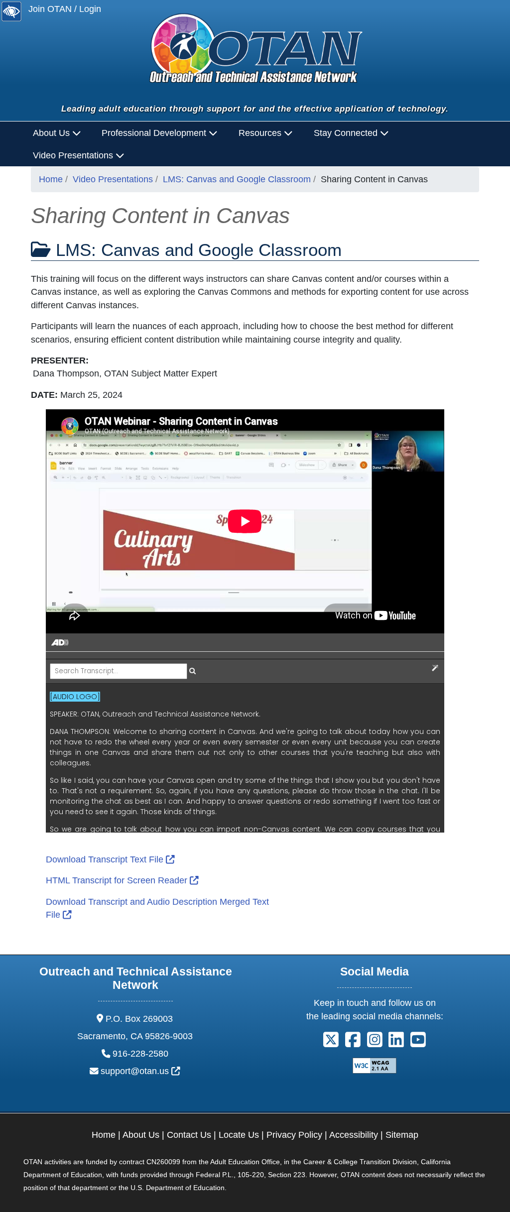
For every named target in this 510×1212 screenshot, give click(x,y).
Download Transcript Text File (110, 859)
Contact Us (189, 1135)
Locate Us (239, 1135)
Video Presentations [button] (74, 155)
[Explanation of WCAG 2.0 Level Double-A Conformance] (374, 1065)
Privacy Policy (294, 1135)
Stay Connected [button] (347, 133)
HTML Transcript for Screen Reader (122, 880)
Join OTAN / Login (64, 9)
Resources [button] (261, 133)
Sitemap (401, 1135)
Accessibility (353, 1135)
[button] (331, 1043)
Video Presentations (113, 179)
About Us (141, 1135)
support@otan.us (140, 1071)
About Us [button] (52, 133)
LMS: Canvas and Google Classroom (237, 179)
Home (51, 179)
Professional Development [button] (155, 133)
